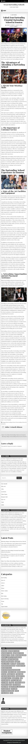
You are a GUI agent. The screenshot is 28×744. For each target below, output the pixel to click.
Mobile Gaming (12, 672)
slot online (5, 682)
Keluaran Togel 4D (6, 667)
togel (16, 691)
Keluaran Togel (20, 665)
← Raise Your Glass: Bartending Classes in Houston (13, 434)
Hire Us (3, 499)
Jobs (2, 489)
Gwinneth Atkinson (10, 25)
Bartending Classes (13, 651)
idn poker (17, 514)
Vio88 (11, 693)
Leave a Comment (14, 26)
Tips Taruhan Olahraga (8, 691)
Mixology (4, 672)
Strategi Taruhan (20, 682)
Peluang (4, 674)
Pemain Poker (11, 674)
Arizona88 (4, 651)
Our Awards (4, 483)
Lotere (3, 583)
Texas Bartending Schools (14, 4)
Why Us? (3, 486)
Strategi (11, 682)
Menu (4, 1)
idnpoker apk (13, 527)
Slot (2, 593)
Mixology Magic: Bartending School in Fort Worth (13, 541)
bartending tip (5, 655)
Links (2, 504)
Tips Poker (14, 688)
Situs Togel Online (16, 680)
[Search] (27, 1)
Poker (2, 588)
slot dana (24, 465)
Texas (2, 601)
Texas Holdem (16, 684)
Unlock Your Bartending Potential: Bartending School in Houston (14, 20)
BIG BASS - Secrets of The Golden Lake (11, 657)
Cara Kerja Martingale (8, 661)
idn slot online (21, 462)
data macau (19, 719)
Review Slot (15, 678)
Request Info (4, 497)
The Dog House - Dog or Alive (16, 686)
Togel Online (4, 606)
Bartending (14, 15)
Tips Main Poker (6, 688)
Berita (12, 655)
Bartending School (11, 422)
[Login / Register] (25, 1)
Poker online (4, 590)
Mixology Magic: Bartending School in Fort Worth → (15, 436)
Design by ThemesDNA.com (14, 742)
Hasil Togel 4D (5, 663)
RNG (21, 678)
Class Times (4, 494)
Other (2, 585)
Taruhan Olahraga (7, 684)
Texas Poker (5, 686)
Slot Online (4, 596)
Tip (2, 604)
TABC (2, 502)
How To (3, 580)
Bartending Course (7, 653)
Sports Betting (5, 598)
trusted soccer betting (6, 632)
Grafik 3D (17, 661)
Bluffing (4, 659)
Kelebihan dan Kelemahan (8, 665)
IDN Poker (13, 663)
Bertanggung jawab (21, 655)
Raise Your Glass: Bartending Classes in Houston (13, 561)
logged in (10, 446)
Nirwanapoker (21, 672)
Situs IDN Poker (6, 680)
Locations (3, 491)
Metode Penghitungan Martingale (11, 670)
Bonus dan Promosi (13, 659)
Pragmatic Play (20, 676)
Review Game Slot (6, 678)
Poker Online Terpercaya (8, 676)
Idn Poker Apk (20, 663)
